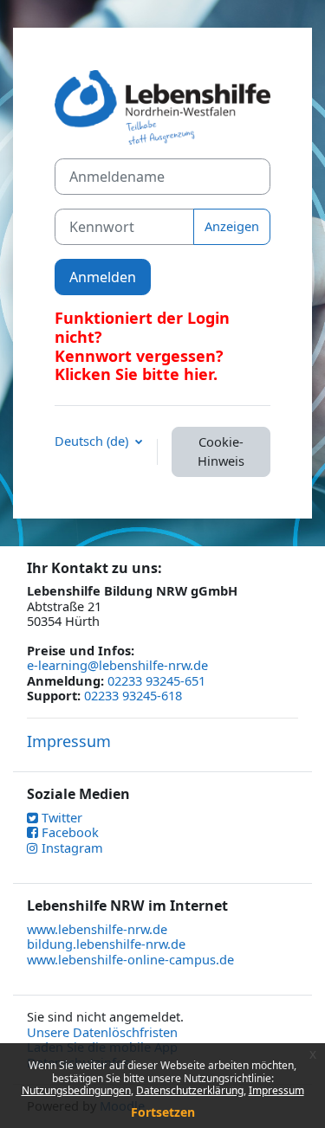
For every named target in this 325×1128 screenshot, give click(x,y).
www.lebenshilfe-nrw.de (97, 929)
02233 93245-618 (133, 695)
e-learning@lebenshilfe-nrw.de (117, 665)
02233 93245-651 (156, 680)
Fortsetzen (163, 1112)
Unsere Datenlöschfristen (102, 1032)
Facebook (68, 832)
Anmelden (102, 277)
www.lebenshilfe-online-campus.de (130, 959)
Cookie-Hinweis (221, 451)
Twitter (60, 817)
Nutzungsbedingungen (76, 1090)
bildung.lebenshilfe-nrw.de (106, 943)
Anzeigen (232, 226)
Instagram (70, 847)
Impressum (69, 741)
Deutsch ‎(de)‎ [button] (93, 441)
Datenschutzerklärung (190, 1090)
